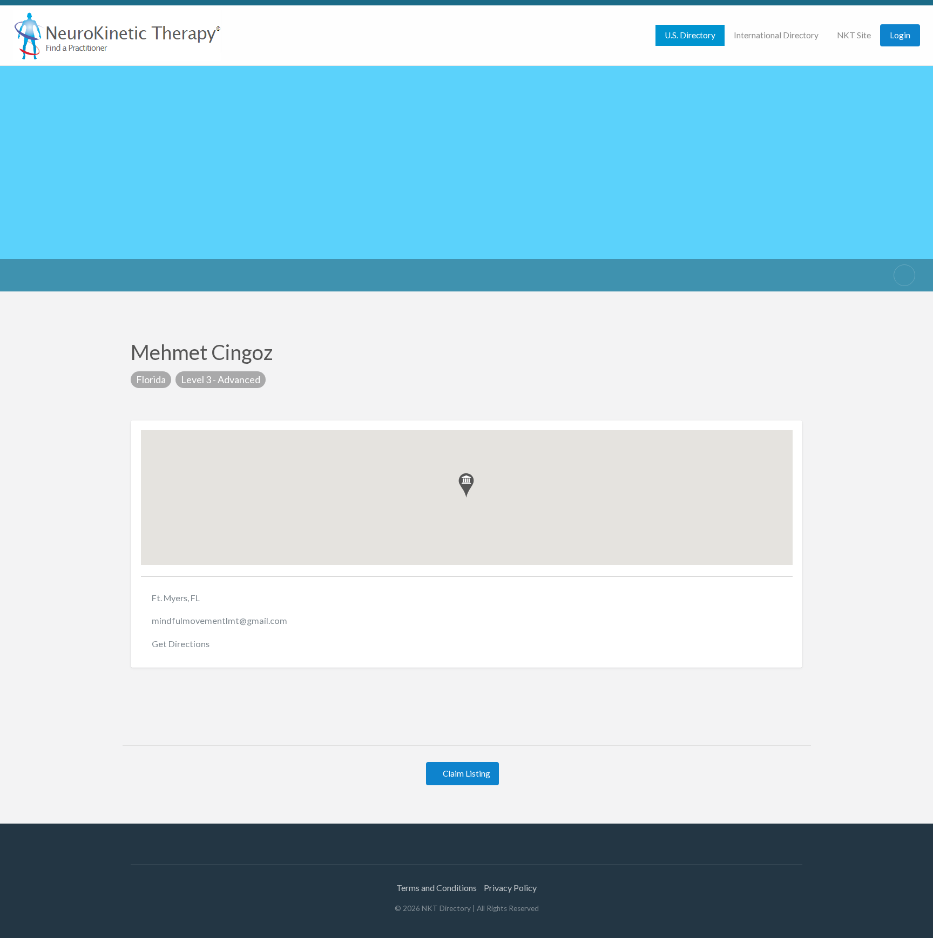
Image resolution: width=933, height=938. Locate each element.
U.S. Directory (690, 35)
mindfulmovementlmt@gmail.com (219, 620)
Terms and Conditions (436, 887)
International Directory (776, 35)
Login (900, 35)
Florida (151, 379)
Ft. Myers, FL (176, 598)
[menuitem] (690, 35)
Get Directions (180, 643)
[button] (466, 485)
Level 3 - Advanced (220, 379)
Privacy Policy (510, 887)
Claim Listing (465, 773)
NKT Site (854, 35)
